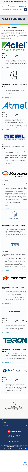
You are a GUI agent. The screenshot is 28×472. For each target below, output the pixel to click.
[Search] (25, 9)
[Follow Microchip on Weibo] (20, 441)
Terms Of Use (4, 448)
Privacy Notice (10, 448)
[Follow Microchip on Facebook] (7, 442)
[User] (22, 6)
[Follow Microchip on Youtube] (15, 441)
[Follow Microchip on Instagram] (18, 442)
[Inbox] (26, 6)
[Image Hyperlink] (11, 7)
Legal (15, 448)
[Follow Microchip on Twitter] (12, 442)
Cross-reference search (6, 11)
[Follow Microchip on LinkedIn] (10, 442)
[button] (13, 413)
